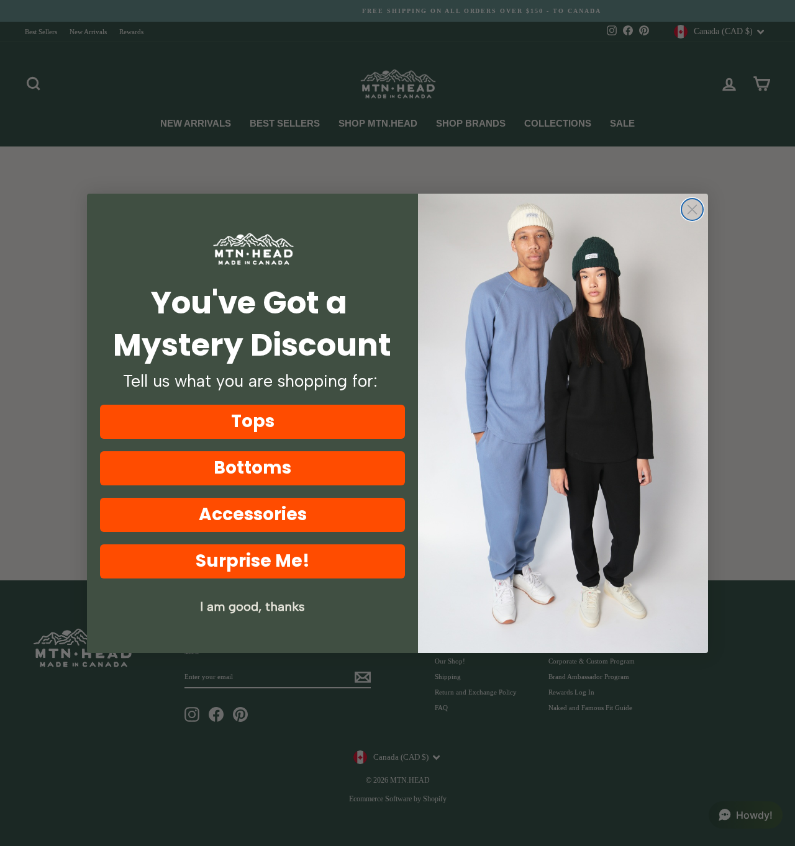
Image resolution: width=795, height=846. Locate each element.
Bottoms (252, 468)
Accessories (253, 514)
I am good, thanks (252, 606)
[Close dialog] (692, 209)
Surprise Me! (253, 561)
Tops (253, 421)
